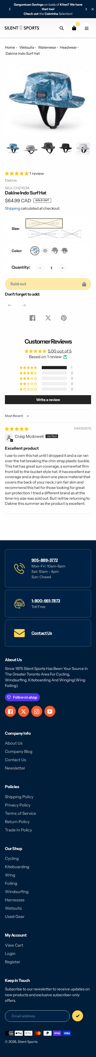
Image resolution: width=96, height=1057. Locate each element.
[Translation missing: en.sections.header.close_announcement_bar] (92, 9)
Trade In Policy (18, 830)
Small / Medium (43, 234)
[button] (17, 173)
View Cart (14, 945)
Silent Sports (28, 1042)
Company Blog (18, 751)
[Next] (86, 9)
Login (10, 953)
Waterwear (47, 47)
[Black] (64, 250)
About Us (14, 743)
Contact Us (41, 633)
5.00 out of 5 (59, 351)
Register (12, 961)
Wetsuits (26, 47)
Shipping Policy (19, 796)
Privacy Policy (17, 805)
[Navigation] (86, 28)
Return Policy (17, 821)
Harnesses (15, 900)
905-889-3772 (44, 560)
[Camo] (54, 250)
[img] (17, 429)
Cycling (12, 858)
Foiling (11, 883)
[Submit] (77, 1015)
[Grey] (44, 250)
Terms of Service (20, 813)
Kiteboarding (17, 866)
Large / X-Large (44, 223)
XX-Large (71, 234)
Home (10, 47)
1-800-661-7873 (45, 600)
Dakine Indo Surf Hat (23, 53)
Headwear (68, 47)
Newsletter (15, 768)
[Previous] (10, 9)
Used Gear (15, 916)
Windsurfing (17, 891)
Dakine (11, 180)
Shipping (12, 208)
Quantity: (21, 267)
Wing (10, 875)
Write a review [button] (48, 399)
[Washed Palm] (35, 250)
